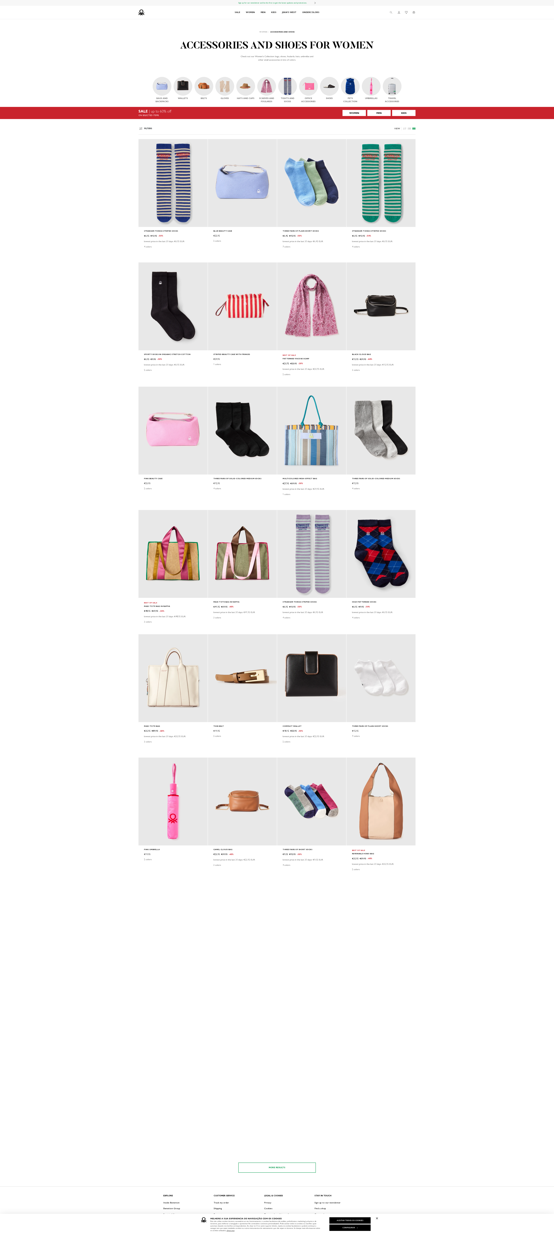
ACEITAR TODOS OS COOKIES (350, 1220)
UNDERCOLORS (310, 12)
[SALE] (276, 113)
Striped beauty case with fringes (231, 354)
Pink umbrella (152, 849)
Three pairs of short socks (297, 849)
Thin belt (218, 726)
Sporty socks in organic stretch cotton (167, 354)
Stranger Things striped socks (161, 231)
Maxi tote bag (152, 726)
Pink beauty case (153, 478)
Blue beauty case (222, 231)
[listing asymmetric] (404, 128)
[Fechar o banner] (377, 1218)
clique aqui (231, 1231)
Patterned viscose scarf (296, 359)
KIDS (273, 12)
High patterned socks (364, 602)
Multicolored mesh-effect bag (300, 478)
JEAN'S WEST (289, 12)
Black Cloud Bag (361, 354)
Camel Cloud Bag (223, 849)
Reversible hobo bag (363, 854)
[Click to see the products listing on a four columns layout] (409, 128)
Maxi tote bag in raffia (157, 606)
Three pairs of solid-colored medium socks (237, 478)
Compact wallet (292, 726)
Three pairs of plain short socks (301, 231)
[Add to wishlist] (143, 142)
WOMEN (250, 12)
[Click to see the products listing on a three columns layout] (413, 128)
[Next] (315, 3)
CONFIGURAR (348, 1228)
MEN (263, 12)
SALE (237, 12)
